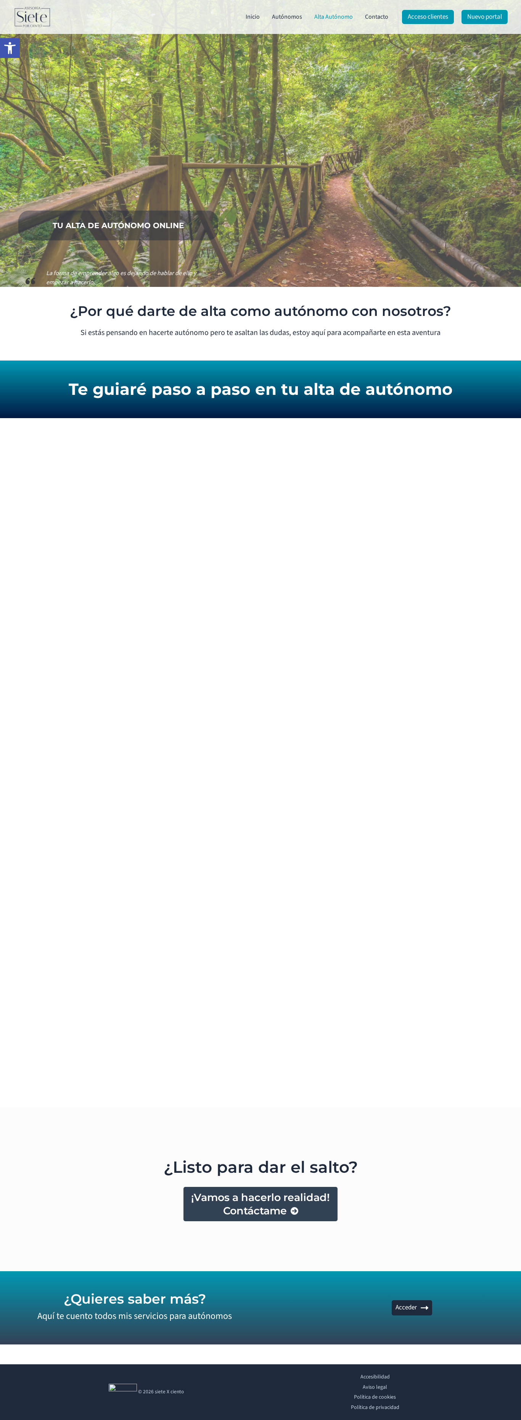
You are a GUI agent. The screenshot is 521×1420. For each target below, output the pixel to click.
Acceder (406, 1307)
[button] (10, 48)
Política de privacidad (375, 1407)
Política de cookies (375, 1397)
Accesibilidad (375, 1377)
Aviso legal (375, 1387)
